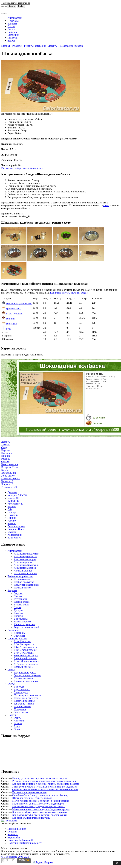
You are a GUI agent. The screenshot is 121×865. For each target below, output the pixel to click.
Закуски (18, 593)
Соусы (17, 607)
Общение (13, 715)
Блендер (5, 470)
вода (8, 328)
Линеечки (13, 37)
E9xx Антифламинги (25, 658)
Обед (4, 447)
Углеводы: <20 (9, 487)
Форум (12, 6)
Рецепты (12, 23)
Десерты (52, 45)
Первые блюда (21, 601)
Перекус (5, 450)
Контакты (13, 834)
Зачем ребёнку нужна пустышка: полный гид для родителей (44, 786)
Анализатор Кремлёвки (26, 565)
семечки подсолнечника (19, 303)
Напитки (18, 616)
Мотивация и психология (27, 695)
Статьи (11, 26)
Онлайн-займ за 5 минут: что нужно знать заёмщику (40, 795)
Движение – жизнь (24, 703)
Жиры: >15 (7, 484)
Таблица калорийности (20, 576)
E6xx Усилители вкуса (26, 655)
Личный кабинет (23, 570)
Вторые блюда (21, 604)
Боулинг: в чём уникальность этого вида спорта (38, 803)
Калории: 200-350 (10, 478)
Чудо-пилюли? (22, 689)
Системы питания (23, 678)
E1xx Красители (22, 641)
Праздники (20, 709)
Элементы (19, 635)
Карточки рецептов (24, 624)
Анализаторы (15, 18)
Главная (5, 45)
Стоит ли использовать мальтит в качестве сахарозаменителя (45, 789)
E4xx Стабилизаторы (25, 650)
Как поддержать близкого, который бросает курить (39, 815)
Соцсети (12, 831)
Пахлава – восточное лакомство (29, 792)
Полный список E (23, 666)
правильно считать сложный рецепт (68, 292)
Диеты (11, 29)
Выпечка (18, 613)
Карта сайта (14, 837)
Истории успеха (22, 706)
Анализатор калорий (25, 559)
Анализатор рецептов (25, 556)
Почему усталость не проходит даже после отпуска (39, 778)
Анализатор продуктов (26, 553)
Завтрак (5, 444)
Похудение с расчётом (26, 698)
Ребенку (5, 458)
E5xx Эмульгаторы (24, 652)
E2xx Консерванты (24, 644)
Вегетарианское (9, 464)
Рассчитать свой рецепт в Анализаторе (22, 168)
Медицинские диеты (25, 672)
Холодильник (8, 472)
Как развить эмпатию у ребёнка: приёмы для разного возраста (45, 783)
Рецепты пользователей (26, 627)
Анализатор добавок (25, 567)
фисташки (11, 323)
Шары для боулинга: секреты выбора (32, 798)
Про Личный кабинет (25, 573)
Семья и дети (21, 692)
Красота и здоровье (24, 700)
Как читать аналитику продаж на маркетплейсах (38, 806)
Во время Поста (9, 467)
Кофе (20, 6)
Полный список (22, 587)
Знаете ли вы (21, 712)
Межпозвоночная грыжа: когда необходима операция (40, 809)
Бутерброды (20, 599)
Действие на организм (26, 664)
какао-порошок (14, 313)
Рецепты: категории (35, 45)
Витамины (13, 34)
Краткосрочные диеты (26, 681)
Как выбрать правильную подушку (31, 817)
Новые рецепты (22, 621)
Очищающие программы (27, 675)
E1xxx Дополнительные (27, 661)
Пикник (5, 456)
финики (10, 318)
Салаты (18, 596)
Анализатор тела (23, 562)
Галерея (18, 723)
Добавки (12, 32)
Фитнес (5, 461)
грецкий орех (13, 308)
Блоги (17, 726)
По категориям (22, 579)
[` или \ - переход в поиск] (2, 6)
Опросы (18, 729)
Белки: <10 (7, 481)
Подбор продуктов (24, 582)
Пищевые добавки (17, 638)
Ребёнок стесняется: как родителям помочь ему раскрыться (44, 781)
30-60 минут (7, 475)
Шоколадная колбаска (71, 45)
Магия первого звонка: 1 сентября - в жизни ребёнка (40, 800)
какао (106, 205)
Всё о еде (19, 686)
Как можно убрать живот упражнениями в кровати (39, 812)
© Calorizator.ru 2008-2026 (15, 856)
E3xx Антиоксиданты (25, 647)
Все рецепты (21, 618)
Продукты (13, 20)
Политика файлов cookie (21, 840)
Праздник (6, 453)
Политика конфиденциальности (25, 843)
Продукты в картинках (26, 584)
